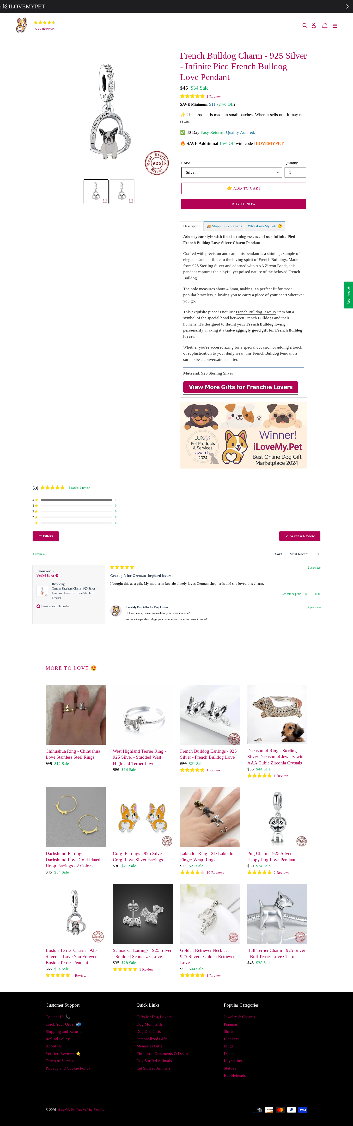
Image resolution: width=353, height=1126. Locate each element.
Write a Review (305, 537)
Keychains (233, 1060)
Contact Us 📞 (58, 1017)
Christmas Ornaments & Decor (162, 1053)
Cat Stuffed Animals (153, 1068)
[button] (200, 96)
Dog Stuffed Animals (154, 1060)
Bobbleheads (235, 1075)
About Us (54, 1046)
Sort (279, 554)
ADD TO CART (244, 188)
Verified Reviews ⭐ (63, 1053)
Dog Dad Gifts (148, 1031)
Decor (229, 1053)
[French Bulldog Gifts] (240, 392)
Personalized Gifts (152, 1039)
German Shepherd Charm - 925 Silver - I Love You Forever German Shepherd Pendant (75, 593)
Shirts (229, 1031)
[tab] (192, 226)
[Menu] (335, 25)
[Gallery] (109, 128)
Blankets (231, 1039)
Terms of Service (60, 1060)
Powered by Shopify (90, 1110)
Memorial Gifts (149, 1046)
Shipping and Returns (64, 1031)
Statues (230, 1068)
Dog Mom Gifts (149, 1024)
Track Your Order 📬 (63, 1024)
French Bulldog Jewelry (256, 312)
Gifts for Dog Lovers (154, 1017)
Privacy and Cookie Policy (68, 1068)
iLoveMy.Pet (66, 1110)
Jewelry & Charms (239, 1017)
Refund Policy (58, 1039)
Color (185, 163)
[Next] (166, 114)
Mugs (228, 1046)
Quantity (291, 163)
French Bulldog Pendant (273, 353)
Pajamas (231, 1024)
